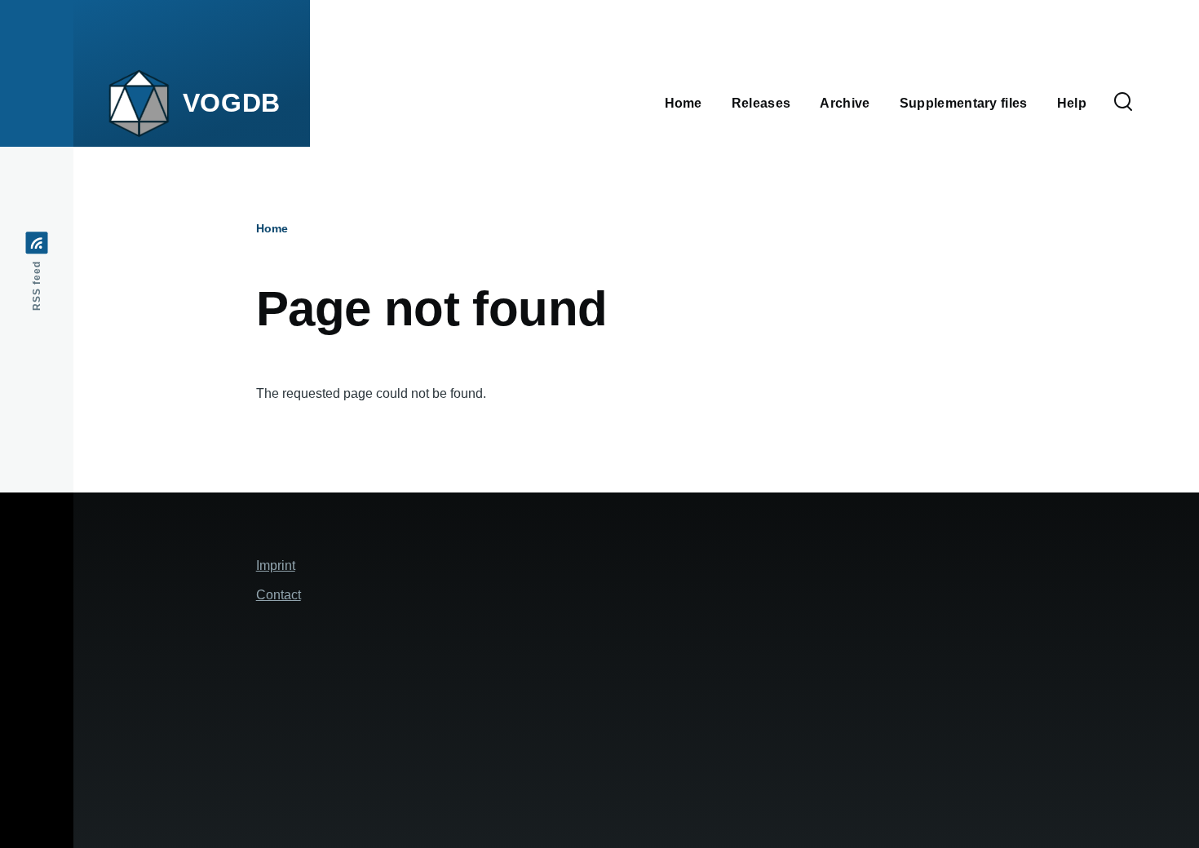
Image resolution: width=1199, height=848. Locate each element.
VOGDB (232, 102)
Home (272, 228)
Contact (278, 595)
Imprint (275, 565)
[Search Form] (1123, 103)
